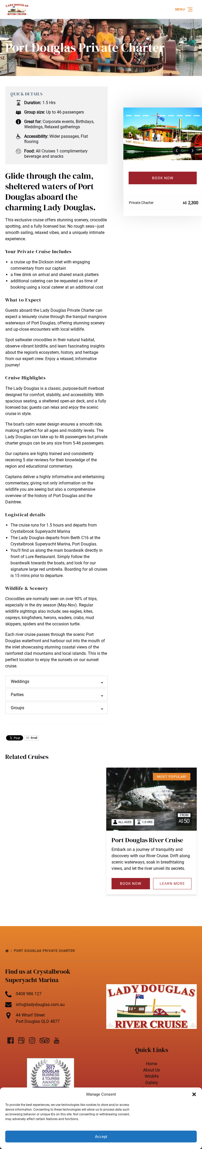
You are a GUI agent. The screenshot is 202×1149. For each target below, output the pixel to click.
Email (33, 737)
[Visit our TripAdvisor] (44, 1040)
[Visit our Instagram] (32, 1040)
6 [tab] (171, 115)
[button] (194, 1094)
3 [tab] (146, 115)
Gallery (151, 1082)
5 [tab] (162, 115)
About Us (151, 1070)
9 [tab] (197, 115)
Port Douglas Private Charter (45, 951)
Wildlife (152, 1076)
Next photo (192, 150)
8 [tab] (188, 115)
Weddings (20, 681)
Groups (17, 707)
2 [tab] (137, 115)
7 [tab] (180, 115)
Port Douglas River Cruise (147, 840)
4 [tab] (154, 115)
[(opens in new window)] (50, 1061)
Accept (101, 1136)
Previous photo (177, 150)
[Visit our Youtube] (56, 1040)
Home (151, 1063)
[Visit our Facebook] (10, 1040)
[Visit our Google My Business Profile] (21, 1040)
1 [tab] (129, 115)
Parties (17, 694)
